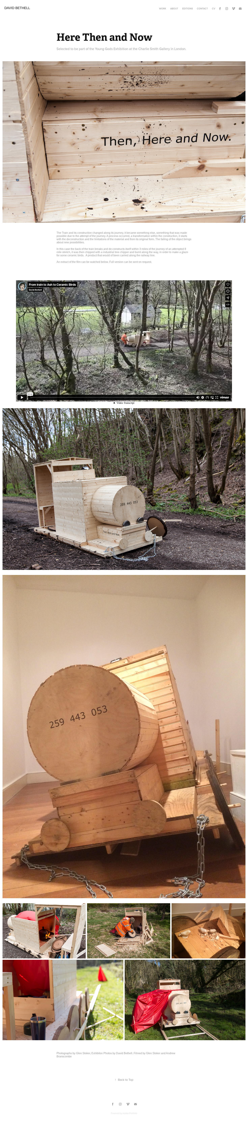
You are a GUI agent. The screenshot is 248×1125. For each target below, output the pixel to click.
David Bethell (17, 8)
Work (162, 8)
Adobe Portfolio (129, 1113)
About (174, 8)
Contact (202, 8)
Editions (187, 8)
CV (213, 8)
